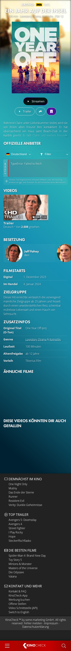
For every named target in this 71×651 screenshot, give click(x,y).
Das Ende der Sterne (21, 492)
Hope (12, 536)
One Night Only (18, 484)
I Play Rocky (16, 532)
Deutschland (19, 154)
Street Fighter (17, 528)
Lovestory (31, 339)
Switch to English (19, 612)
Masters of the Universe (23, 568)
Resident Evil (16, 500)
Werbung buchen (19, 599)
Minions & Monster (20, 564)
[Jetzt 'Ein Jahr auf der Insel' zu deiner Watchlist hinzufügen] (51, 111)
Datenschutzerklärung (35, 627)
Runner (13, 496)
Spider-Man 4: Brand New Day (27, 555)
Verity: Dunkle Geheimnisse (25, 505)
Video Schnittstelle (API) (23, 608)
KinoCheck (11, 620)
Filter (48, 154)
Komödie (55, 339)
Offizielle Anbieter (22, 143)
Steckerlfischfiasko (20, 540)
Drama (42, 339)
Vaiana (13, 576)
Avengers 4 (15, 524)
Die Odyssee (16, 572)
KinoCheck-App (18, 595)
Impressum (51, 623)
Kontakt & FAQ (17, 591)
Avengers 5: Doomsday (22, 520)
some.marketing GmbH (39, 620)
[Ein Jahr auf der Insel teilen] (40, 111)
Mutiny (13, 488)
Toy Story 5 (15, 559)
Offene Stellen (17, 604)
